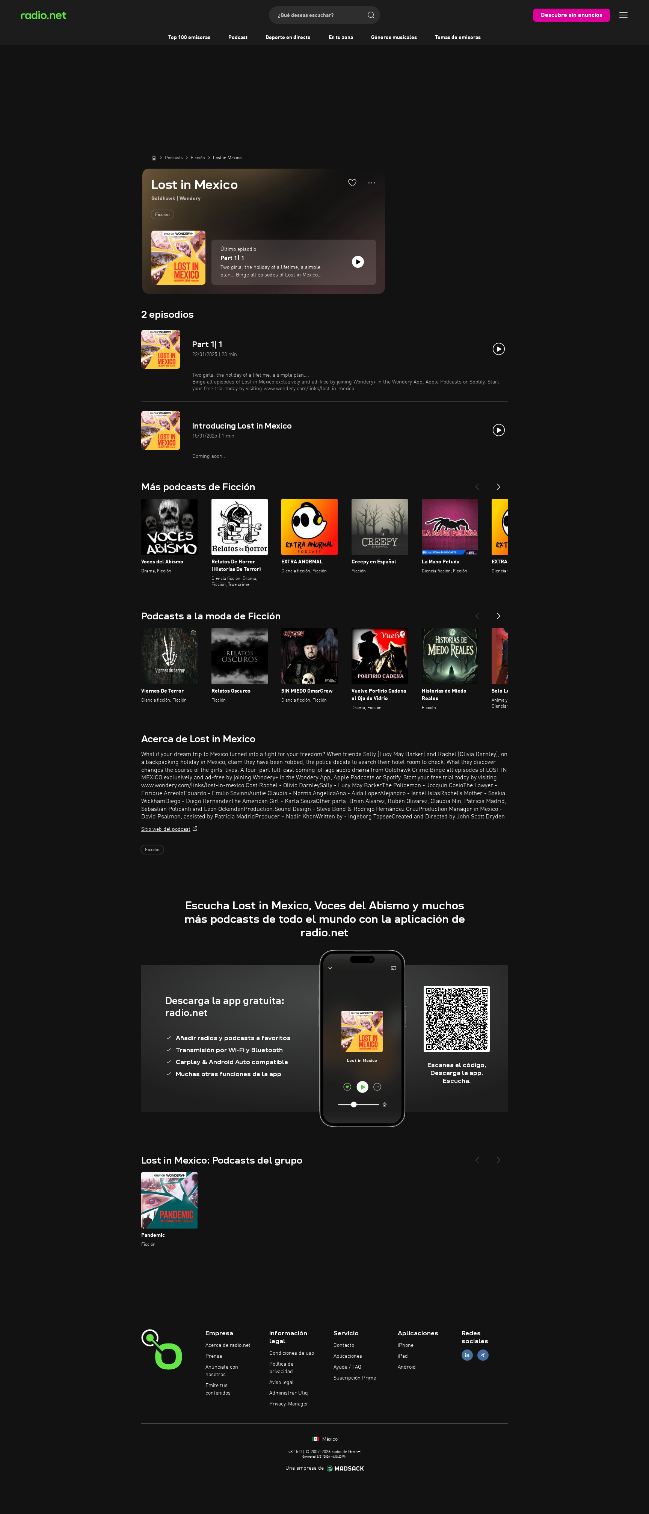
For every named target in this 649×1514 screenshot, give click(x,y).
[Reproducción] (358, 262)
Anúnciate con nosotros (221, 1371)
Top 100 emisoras (189, 37)
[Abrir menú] (623, 15)
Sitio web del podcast (165, 829)
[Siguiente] (499, 484)
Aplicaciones (348, 1356)
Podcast (238, 37)
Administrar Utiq (288, 1393)
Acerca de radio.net (228, 1345)
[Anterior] (477, 484)
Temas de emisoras (458, 37)
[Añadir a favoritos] (352, 183)
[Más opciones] (371, 182)
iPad (403, 1356)
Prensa (213, 1356)
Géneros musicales (394, 37)
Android (407, 1367)
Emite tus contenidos (218, 1389)
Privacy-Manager (288, 1404)
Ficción (162, 215)
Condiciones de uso (291, 1353)
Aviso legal (281, 1382)
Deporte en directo (288, 37)
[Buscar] (371, 15)
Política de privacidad (281, 1368)
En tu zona (341, 37)
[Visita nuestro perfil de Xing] (483, 1355)
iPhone (406, 1345)
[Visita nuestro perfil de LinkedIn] (467, 1355)
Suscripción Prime (355, 1378)
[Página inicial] (154, 158)
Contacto (344, 1345)
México (329, 1439)
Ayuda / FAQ (347, 1367)
